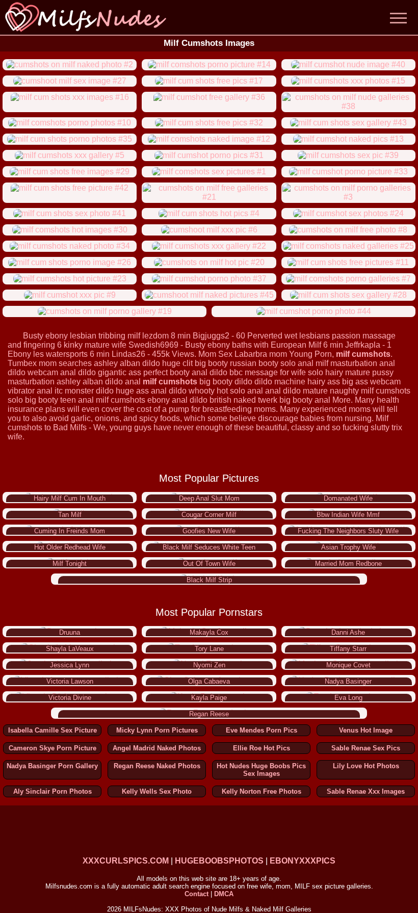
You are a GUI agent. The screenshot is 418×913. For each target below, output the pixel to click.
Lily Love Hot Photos (366, 766)
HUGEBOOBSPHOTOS (219, 860)
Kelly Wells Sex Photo (157, 791)
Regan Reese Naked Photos (157, 766)
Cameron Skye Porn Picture (52, 748)
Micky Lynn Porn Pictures (157, 730)
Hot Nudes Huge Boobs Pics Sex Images (261, 769)
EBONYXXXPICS (302, 860)
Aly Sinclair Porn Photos (52, 791)
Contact (196, 894)
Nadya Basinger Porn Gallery (52, 766)
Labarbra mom (260, 354)
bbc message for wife (267, 372)
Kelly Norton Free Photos (261, 791)
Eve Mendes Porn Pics (261, 730)
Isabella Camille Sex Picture (52, 730)
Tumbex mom (32, 363)
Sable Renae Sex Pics (365, 748)
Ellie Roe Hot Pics (261, 748)
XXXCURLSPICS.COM (126, 860)
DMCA (223, 894)
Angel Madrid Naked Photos (157, 748)
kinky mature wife (95, 345)
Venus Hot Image (366, 730)
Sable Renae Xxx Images (366, 791)
